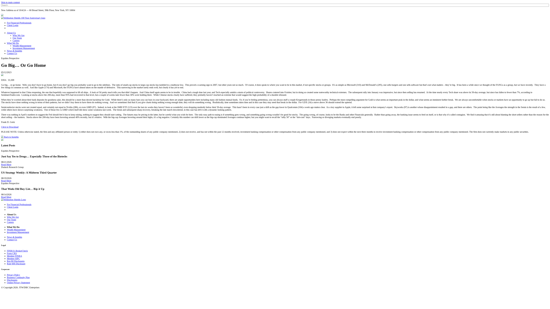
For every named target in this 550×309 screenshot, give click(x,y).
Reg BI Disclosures (15, 261)
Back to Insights (11, 137)
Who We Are (18, 35)
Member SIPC (13, 258)
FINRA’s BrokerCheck (17, 251)
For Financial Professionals (19, 23)
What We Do (13, 43)
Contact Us (12, 53)
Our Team (17, 38)
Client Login (12, 25)
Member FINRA (14, 256)
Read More (6, 164)
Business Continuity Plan (18, 277)
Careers (16, 40)
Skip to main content (10, 2)
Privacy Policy (13, 275)
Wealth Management (22, 45)
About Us (11, 33)
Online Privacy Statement (18, 282)
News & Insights (14, 51)
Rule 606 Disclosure (16, 264)
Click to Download (9, 127)
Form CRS (12, 253)
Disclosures (12, 280)
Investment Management (24, 48)
